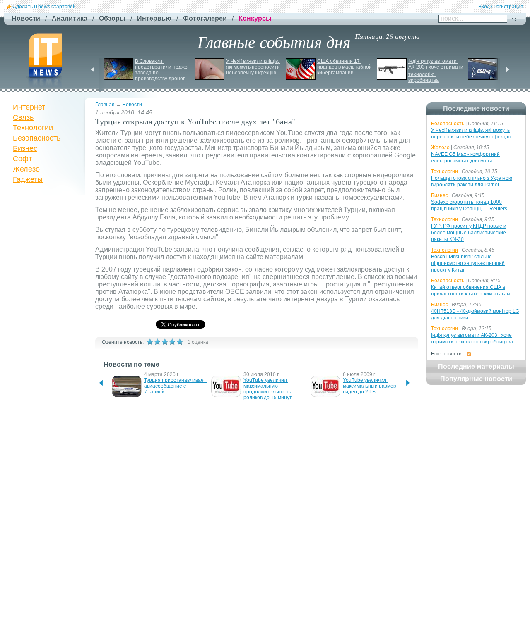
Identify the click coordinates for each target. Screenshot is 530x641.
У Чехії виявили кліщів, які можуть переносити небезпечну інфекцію (253, 67)
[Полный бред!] (150, 341)
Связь (23, 117)
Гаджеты (28, 179)
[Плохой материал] (157, 341)
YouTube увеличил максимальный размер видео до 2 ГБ (370, 386)
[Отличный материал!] (179, 341)
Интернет (29, 107)
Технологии (33, 128)
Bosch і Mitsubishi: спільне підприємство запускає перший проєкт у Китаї (468, 263)
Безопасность (36, 138)
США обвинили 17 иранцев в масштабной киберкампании (345, 67)
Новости (132, 104)
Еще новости (446, 354)
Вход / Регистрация (500, 7)
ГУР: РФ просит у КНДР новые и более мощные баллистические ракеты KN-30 (468, 232)
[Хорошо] (172, 341)
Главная (105, 104)
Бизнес (25, 148)
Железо (26, 169)
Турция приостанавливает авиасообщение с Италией (175, 386)
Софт (22, 159)
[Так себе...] (165, 341)
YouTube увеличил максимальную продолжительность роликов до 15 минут (267, 388)
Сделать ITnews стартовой (44, 7)
